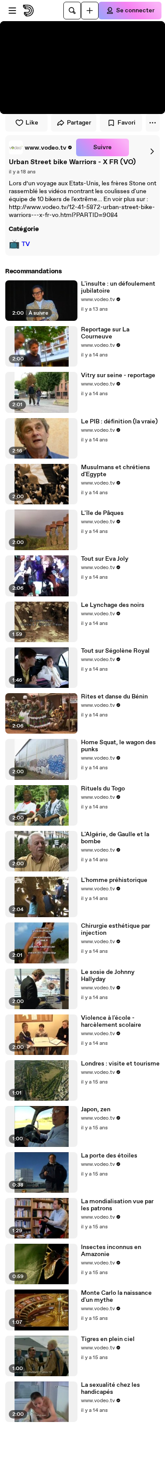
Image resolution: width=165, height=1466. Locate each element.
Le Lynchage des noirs (112, 605)
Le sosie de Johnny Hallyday (108, 976)
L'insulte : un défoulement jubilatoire (118, 287)
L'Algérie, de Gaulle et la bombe (115, 838)
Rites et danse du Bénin (114, 696)
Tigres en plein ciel (108, 1339)
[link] (41, 147)
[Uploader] (90, 10)
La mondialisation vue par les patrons (117, 1205)
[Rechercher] (72, 10)
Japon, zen (95, 1109)
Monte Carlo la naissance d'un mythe (116, 1297)
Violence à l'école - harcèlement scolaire (111, 1021)
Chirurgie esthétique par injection (115, 929)
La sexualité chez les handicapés (110, 1388)
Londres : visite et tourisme (120, 1063)
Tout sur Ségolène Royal (115, 650)
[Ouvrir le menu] (12, 10)
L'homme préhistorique (114, 880)
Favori (126, 123)
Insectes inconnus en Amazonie (111, 1251)
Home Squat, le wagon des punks (118, 746)
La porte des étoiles (109, 1155)
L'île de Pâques (102, 513)
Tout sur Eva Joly (104, 558)
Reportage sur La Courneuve (105, 333)
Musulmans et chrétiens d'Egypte (115, 471)
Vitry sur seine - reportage (118, 375)
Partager (79, 123)
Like (32, 123)
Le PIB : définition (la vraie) (119, 421)
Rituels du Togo (103, 788)
